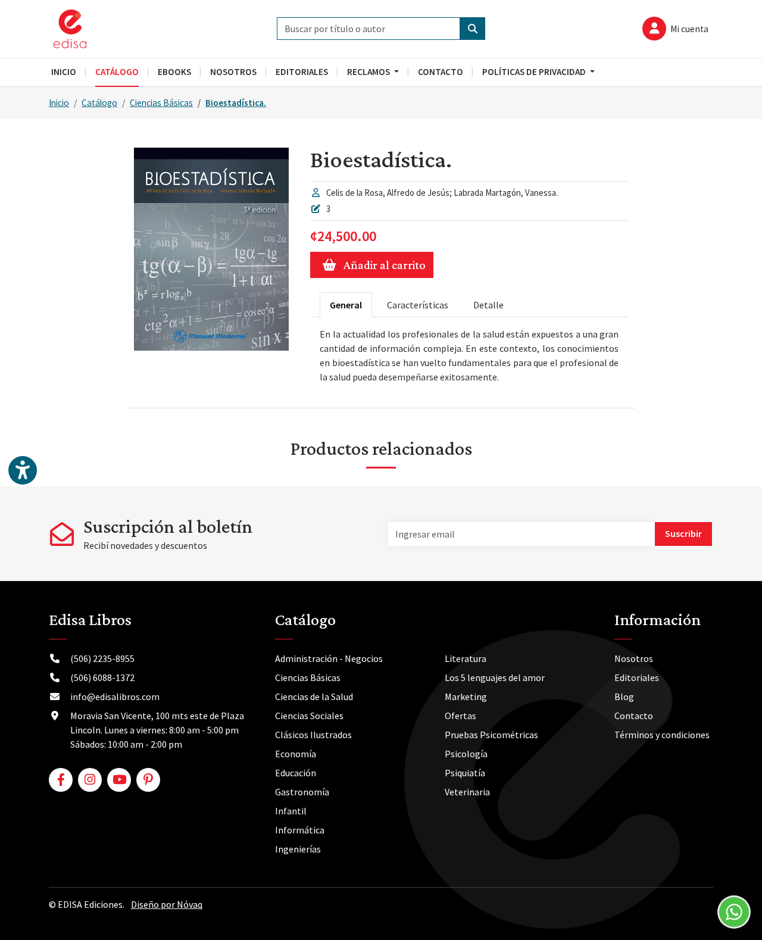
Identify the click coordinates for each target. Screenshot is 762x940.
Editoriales (636, 677)
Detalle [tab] (488, 305)
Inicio (59, 102)
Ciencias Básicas (161, 102)
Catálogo (99, 102)
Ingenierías (298, 849)
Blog (624, 696)
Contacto (633, 716)
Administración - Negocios (329, 658)
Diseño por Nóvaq (166, 904)
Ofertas (460, 716)
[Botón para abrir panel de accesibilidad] (22, 470)
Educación (295, 773)
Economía (295, 754)
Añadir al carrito (384, 264)
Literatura (465, 658)
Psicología (466, 754)
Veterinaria (467, 792)
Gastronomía (302, 792)
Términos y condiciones (662, 735)
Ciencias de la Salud (314, 696)
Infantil (291, 811)
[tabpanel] (469, 355)
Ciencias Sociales (309, 716)
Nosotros (633, 658)
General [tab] (346, 305)
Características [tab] (417, 305)
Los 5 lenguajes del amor (495, 677)
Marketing (466, 696)
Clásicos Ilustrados (313, 735)
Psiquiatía (465, 773)
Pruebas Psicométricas (491, 735)
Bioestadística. (235, 102)
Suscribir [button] (683, 533)
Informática (299, 830)
